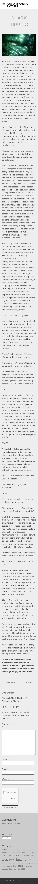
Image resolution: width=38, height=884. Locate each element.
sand (15, 869)
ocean (32, 850)
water (4, 850)
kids (3, 863)
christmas (25, 850)
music (23, 869)
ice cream (5, 869)
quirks (13, 863)
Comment (5, 725)
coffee (33, 852)
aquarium (11, 850)
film (23, 855)
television (13, 852)
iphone (18, 855)
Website (5, 779)
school (4, 866)
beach (20, 865)
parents (12, 860)
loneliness (18, 850)
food (10, 869)
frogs (25, 860)
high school (28, 866)
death (29, 860)
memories (5, 853)
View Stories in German (11, 823)
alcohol (4, 855)
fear (28, 852)
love (19, 859)
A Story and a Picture (17, 5)
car (14, 855)
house (9, 855)
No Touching (9, 683)
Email (5, 769)
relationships (11, 866)
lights (8, 863)
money (27, 863)
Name (5, 759)
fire (19, 869)
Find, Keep (30, 683)
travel (33, 863)
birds (23, 853)
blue (32, 855)
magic (18, 852)
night (5, 859)
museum (35, 860)
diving (28, 855)
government (20, 863)
